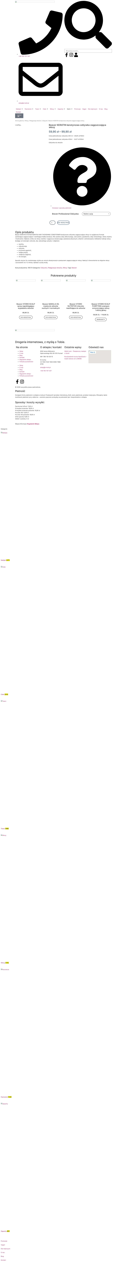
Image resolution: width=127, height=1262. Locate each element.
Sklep (21, 351)
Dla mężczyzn (5, 1249)
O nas (21, 353)
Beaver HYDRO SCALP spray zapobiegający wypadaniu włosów (26, 306)
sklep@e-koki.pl (45, 367)
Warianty (101, 319)
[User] (76, 55)
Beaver (74, 268)
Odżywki (44, 121)
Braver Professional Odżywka (65, 214)
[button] (19, 109)
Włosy (26, 121)
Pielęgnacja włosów (35, 121)
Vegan (3, 1245)
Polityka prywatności (26, 361)
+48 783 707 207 (46, 371)
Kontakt (21, 357)
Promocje (4, 1241)
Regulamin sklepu (25, 359)
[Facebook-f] (66, 55)
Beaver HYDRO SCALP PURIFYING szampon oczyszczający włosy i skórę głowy (101, 307)
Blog (20, 355)
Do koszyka (63, 223)
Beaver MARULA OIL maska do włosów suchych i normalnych (51, 306)
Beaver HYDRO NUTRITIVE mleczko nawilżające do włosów (75, 306)
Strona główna (19, 121)
